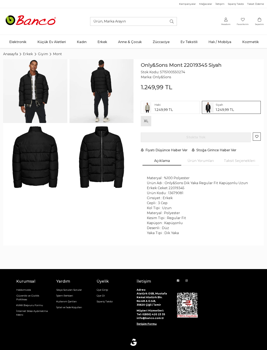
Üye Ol (101, 295)
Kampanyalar (187, 3)
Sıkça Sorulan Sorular (69, 289)
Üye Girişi (102, 289)
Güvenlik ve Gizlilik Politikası (27, 297)
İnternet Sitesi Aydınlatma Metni (32, 312)
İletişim (219, 3)
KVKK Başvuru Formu (29, 305)
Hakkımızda (23, 289)
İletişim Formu (147, 323)
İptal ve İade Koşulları (69, 307)
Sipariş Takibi (236, 3)
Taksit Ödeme (255, 3)
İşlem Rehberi (64, 295)
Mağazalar (205, 3)
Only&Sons (162, 77)
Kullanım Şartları (66, 301)
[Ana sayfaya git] (31, 21)
